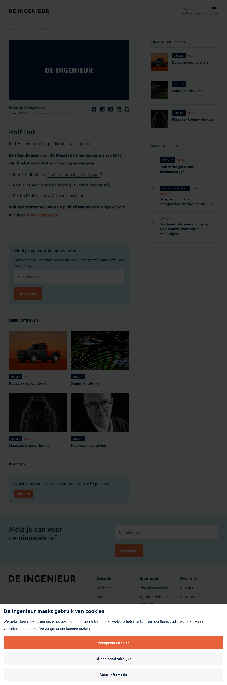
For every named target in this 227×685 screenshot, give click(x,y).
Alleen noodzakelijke (113, 658)
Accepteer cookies (113, 642)
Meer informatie (113, 674)
